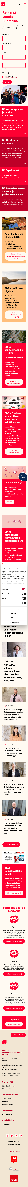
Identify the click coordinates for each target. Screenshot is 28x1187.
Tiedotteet (5, 1124)
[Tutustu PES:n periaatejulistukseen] (14, 1163)
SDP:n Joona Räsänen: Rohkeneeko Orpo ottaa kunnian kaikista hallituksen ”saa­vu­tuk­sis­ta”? (13, 828)
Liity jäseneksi (7, 1114)
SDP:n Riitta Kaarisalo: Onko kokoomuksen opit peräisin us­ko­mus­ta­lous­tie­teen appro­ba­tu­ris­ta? (14, 789)
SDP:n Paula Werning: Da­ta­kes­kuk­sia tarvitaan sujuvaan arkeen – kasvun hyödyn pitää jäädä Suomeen (14, 714)
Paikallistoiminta (8, 1105)
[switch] (24, 594)
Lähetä (7, 82)
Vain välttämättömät (14, 622)
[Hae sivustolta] (20, 4)
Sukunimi (4, 69)
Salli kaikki (14, 613)
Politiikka (5, 1102)
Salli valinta (14, 617)
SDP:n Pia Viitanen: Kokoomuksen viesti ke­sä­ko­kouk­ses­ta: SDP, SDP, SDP (13, 672)
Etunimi (4, 61)
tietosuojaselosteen (11, 78)
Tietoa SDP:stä (7, 1099)
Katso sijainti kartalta (9, 1069)
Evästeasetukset (14, 1144)
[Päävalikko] (25, 4)
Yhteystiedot (6, 1089)
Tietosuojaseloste (14, 1141)
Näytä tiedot (20, 609)
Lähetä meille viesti (8, 1086)
